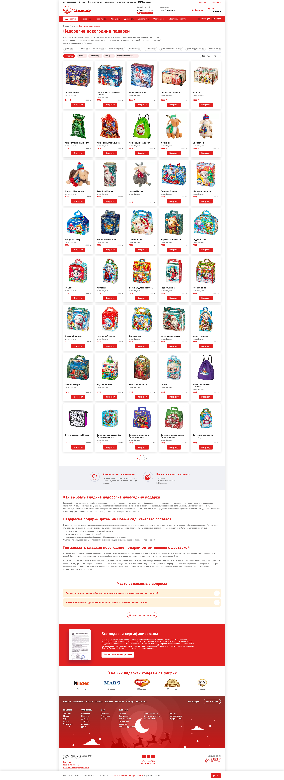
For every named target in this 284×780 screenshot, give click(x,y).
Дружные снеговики (203, 435)
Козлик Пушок (136, 191)
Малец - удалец (200, 336)
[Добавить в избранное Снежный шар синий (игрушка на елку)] (154, 405)
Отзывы (99, 702)
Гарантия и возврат (71, 765)
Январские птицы (137, 92)
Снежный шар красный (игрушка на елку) (172, 436)
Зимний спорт (72, 92)
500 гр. (104, 719)
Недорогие (85, 713)
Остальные (67, 724)
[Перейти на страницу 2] (148, 457)
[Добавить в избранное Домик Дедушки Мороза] (154, 258)
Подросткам (215, 49)
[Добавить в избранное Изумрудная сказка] (186, 306)
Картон (86, 19)
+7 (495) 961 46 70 (167, 10)
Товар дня (205, 19)
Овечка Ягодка (136, 239)
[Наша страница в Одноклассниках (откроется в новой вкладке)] (148, 756)
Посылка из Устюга (170, 92)
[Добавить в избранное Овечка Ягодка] (154, 210)
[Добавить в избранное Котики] (218, 62)
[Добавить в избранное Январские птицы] (154, 62)
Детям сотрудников (195, 49)
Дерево (129, 19)
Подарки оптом (175, 719)
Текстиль (101, 19)
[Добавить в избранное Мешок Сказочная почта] (90, 113)
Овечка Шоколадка (74, 191)
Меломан (101, 288)
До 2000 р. (85, 724)
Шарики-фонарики (202, 191)
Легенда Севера (169, 191)
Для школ (83, 49)
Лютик (164, 384)
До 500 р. (85, 719)
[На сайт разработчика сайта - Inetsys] (213, 760)
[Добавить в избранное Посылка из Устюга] (186, 62)
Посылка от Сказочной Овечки (108, 93)
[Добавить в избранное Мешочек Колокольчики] (122, 113)
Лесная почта (199, 288)
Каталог (72, 19)
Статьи (89, 702)
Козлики (69, 288)
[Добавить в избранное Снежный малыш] (90, 306)
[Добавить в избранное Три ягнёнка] (154, 306)
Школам (82, 2)
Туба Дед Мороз (105, 191)
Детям (69, 49)
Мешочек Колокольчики (108, 143)
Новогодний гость (138, 384)
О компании (158, 19)
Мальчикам (134, 49)
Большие (105, 713)
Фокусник (165, 143)
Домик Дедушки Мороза (141, 288)
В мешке (115, 19)
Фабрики (109, 702)
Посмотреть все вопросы (142, 615)
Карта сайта (68, 762)
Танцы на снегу (72, 239)
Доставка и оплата (178, 19)
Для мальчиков (125, 719)
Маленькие (105, 716)
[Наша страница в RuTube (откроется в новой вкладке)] (153, 756)
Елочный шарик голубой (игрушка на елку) (109, 436)
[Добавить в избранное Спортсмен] (218, 113)
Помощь (130, 702)
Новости (67, 702)
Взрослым (109, 2)
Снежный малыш (73, 336)
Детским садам (70, 2)
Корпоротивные (175, 716)
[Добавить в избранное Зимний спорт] (90, 62)
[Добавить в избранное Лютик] (186, 355)
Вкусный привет (105, 384)
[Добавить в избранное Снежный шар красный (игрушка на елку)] (186, 405)
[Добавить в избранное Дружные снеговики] (218, 405)
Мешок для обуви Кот (139, 143)
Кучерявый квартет (106, 336)
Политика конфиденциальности (76, 768)
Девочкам (98, 49)
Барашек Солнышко (171, 239)
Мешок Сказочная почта (77, 143)
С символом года (151, 713)
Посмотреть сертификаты (118, 654)
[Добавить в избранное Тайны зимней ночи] (122, 210)
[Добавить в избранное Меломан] (122, 258)
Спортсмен (198, 143)
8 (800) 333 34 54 (145, 10)
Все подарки (193, 702)
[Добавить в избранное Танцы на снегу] (90, 210)
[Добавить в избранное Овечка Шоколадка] (90, 161)
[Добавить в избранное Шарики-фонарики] (218, 161)
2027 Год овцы (144, 2)
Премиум (85, 716)
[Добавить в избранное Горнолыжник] (186, 258)
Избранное (197, 10)
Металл (66, 716)
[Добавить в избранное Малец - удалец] (218, 306)
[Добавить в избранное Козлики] (90, 258)
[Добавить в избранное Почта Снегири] (90, 355)
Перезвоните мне (145, 13)
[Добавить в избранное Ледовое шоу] (218, 210)
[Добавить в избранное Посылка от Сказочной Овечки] (122, 62)
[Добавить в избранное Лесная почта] (218, 258)
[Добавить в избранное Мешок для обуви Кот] (154, 113)
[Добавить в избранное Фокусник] (186, 113)
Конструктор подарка (126, 2)
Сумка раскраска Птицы (77, 435)
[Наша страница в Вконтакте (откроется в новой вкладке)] (144, 756)
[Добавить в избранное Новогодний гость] (154, 355)
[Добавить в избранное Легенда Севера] (186, 161)
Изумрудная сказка (170, 336)
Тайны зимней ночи (106, 239)
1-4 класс (150, 49)
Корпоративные (95, 2)
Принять (216, 775)
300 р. (83, 727)
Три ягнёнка (135, 336)
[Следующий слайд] (220, 684)
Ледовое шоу (199, 239)
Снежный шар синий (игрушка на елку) (139, 436)
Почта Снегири (72, 384)
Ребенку (122, 713)
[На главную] (77, 10)
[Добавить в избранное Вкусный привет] (122, 355)
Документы (141, 702)
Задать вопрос (211, 701)
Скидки (217, 19)
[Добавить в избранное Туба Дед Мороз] (122, 161)
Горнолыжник (168, 288)
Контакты (119, 702)
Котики (196, 92)
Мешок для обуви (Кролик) (201, 385)
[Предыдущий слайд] (64, 684)
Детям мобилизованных (171, 49)
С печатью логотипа (152, 716)
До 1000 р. (85, 721)
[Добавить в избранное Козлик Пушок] (154, 161)
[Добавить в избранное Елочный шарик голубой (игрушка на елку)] (122, 405)
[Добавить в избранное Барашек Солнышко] (186, 210)
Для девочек (124, 716)
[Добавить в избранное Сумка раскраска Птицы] (90, 405)
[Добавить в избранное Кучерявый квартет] (122, 306)
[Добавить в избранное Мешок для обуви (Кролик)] (218, 355)
